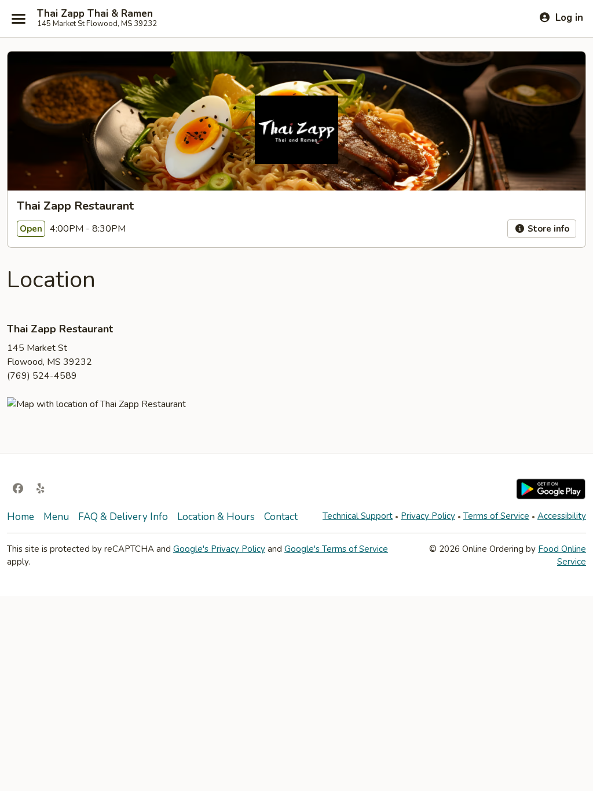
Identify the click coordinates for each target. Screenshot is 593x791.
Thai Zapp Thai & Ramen (95, 14)
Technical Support (358, 516)
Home (20, 516)
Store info (547, 229)
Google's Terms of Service (336, 549)
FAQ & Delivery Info (123, 516)
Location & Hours (216, 516)
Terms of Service (496, 516)
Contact (281, 516)
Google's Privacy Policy (219, 549)
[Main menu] (18, 18)
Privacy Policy (428, 516)
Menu (56, 516)
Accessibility (561, 516)
